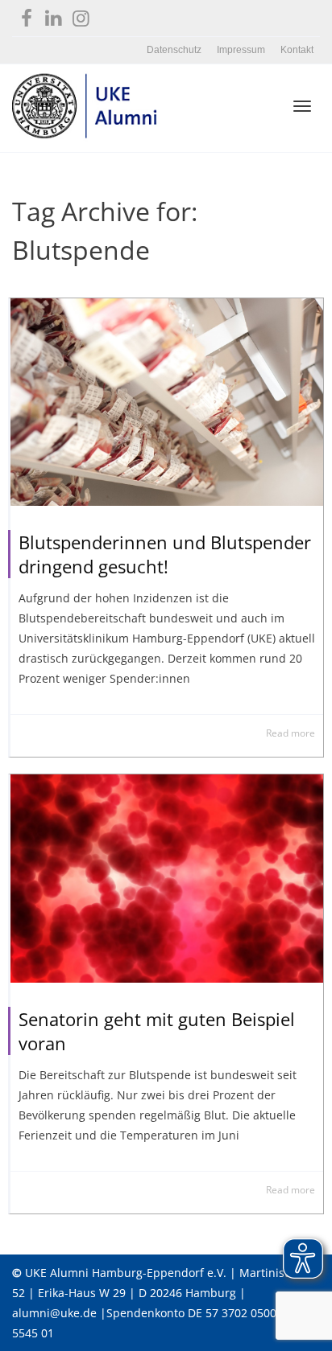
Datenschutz (174, 49)
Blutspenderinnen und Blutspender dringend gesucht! (165, 554)
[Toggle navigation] (302, 106)
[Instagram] (81, 15)
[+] (166, 402)
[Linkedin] (53, 15)
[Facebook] (26, 15)
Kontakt (296, 49)
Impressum (241, 49)
